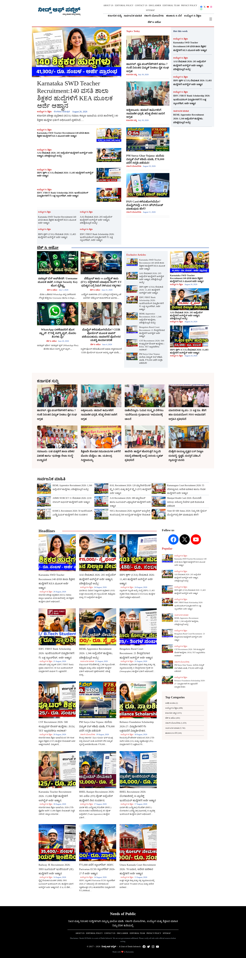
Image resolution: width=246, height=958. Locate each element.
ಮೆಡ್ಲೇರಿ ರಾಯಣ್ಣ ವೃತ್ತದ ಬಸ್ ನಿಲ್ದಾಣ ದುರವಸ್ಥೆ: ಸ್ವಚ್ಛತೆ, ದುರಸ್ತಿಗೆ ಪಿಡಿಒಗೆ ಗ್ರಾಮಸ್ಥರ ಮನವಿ (186, 455)
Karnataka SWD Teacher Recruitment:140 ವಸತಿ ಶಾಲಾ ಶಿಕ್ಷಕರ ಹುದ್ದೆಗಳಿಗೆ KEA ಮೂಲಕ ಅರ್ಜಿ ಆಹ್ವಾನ (75, 94)
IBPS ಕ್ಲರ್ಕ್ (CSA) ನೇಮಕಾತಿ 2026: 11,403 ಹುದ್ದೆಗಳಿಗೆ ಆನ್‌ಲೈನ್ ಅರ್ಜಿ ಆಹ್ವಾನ (65, 174)
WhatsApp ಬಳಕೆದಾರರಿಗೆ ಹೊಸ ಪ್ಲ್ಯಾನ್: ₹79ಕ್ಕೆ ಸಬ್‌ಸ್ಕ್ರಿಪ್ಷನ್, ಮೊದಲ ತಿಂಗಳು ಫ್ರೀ (57, 333)
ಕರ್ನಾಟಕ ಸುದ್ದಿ (131, 74)
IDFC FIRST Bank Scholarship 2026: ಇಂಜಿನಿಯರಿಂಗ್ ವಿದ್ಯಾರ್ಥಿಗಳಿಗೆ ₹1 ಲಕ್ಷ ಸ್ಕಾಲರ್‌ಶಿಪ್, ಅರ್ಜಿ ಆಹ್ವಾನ (62, 194)
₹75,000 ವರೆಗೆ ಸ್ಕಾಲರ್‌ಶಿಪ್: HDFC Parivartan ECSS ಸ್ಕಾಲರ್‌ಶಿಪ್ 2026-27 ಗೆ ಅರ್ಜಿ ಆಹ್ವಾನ (97, 869)
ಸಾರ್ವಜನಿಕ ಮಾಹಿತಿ (181, 111)
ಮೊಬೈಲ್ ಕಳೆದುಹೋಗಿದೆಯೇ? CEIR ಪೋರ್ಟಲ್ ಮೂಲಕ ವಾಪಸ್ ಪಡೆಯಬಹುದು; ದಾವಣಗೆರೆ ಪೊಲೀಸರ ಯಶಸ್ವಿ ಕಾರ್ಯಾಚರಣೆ (101, 335)
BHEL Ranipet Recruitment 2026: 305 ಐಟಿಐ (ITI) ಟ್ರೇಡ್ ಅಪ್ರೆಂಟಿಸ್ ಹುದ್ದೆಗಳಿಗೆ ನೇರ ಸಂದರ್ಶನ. (96, 796)
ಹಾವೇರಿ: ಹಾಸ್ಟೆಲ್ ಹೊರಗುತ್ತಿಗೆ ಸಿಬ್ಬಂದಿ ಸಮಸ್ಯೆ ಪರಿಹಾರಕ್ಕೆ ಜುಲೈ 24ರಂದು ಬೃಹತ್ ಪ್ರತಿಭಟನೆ (144, 455)
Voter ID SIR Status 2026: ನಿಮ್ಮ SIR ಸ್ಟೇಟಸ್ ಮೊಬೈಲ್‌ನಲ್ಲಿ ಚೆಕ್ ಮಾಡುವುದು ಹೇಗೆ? (187, 513)
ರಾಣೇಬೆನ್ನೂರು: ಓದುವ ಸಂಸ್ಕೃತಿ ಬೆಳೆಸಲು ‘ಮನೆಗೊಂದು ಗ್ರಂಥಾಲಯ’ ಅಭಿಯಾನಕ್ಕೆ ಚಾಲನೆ (144, 414)
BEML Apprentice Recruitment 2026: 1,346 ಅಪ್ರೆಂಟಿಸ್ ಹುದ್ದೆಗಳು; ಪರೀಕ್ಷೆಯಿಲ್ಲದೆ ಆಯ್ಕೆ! (188, 119)
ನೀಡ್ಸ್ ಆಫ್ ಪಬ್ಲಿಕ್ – (110, 946)
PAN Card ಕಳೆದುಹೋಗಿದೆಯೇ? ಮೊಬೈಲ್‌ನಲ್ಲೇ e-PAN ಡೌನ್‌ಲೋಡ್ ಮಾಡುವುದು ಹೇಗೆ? (144, 205)
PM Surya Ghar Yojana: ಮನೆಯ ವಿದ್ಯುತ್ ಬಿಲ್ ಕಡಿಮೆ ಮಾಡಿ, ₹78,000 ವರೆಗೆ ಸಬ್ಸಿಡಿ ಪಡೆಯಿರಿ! (145, 159)
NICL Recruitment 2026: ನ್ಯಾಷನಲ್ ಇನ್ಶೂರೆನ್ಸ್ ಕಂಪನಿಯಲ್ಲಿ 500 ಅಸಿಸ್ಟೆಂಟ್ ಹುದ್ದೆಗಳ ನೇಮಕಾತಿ (130, 513)
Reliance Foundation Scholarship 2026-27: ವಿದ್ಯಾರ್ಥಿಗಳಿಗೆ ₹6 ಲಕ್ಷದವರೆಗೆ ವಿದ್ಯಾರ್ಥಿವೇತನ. (137, 726)
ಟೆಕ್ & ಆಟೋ (48, 248)
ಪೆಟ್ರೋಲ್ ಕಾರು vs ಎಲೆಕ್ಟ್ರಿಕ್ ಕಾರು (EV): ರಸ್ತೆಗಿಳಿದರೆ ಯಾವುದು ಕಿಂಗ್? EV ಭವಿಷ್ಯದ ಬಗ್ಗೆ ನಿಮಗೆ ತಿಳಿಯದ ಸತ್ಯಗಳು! (101, 282)
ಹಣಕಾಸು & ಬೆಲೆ (171, 733)
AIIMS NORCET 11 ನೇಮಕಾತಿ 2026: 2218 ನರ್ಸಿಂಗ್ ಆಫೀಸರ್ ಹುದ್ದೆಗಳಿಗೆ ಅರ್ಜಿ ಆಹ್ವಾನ (72, 500)
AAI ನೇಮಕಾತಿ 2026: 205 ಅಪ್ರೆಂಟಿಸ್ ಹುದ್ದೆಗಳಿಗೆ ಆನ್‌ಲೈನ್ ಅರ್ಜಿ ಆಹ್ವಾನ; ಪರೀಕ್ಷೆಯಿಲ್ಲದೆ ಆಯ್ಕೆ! (65, 154)
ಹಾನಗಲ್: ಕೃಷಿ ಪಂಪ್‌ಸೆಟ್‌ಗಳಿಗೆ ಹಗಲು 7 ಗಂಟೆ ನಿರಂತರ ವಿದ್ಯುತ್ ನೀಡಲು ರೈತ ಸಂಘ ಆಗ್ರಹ (147, 68)
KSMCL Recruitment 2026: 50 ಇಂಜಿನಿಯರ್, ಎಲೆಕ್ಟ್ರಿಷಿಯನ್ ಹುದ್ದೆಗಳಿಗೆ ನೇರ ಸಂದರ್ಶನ (73, 513)
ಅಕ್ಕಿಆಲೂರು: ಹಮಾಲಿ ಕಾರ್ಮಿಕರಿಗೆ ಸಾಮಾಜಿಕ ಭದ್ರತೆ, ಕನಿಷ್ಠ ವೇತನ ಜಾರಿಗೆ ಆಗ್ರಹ (145, 113)
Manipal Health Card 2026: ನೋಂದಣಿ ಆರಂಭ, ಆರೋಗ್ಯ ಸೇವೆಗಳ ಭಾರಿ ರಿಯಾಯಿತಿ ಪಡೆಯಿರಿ (185, 502)
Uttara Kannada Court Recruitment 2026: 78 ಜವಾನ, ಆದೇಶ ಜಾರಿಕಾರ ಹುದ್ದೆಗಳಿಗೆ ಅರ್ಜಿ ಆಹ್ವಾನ (138, 869)
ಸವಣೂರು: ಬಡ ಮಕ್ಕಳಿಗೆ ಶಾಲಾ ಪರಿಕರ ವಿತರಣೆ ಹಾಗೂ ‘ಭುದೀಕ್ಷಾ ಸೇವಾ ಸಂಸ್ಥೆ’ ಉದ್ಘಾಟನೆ (55, 455)
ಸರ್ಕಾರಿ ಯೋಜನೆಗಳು (133, 166)
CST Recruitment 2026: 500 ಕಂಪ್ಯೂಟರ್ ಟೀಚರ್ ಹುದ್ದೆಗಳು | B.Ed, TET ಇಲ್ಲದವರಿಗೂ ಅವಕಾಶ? (151, 345)
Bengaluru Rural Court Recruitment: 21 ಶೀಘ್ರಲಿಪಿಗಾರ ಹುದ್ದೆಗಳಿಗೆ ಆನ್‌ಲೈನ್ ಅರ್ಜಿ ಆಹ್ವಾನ (152, 331)
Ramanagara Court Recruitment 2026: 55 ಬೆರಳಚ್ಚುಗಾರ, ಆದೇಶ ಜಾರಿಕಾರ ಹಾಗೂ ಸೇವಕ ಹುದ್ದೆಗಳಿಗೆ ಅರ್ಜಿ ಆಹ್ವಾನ (186, 489)
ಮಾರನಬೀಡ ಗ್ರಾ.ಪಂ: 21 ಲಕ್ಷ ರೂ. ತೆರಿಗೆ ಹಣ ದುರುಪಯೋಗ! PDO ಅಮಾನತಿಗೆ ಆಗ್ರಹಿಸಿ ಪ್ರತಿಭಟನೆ (187, 414)
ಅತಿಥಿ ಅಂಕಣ (170, 703)
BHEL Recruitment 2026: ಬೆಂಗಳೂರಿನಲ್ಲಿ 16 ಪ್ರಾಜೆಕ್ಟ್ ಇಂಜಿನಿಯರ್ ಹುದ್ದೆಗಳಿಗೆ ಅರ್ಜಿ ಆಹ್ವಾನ (138, 796)
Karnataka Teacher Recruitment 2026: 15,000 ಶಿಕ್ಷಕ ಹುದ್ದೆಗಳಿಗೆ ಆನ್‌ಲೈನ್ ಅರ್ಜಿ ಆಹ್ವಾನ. (55, 796)
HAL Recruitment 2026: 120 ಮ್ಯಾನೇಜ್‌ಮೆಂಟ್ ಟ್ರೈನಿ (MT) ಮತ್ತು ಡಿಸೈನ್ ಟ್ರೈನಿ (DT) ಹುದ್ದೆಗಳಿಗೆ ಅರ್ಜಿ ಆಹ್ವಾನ (130, 489)
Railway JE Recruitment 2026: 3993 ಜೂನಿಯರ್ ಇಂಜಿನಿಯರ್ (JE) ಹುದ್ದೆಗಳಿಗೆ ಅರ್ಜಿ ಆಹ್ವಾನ (56, 869)
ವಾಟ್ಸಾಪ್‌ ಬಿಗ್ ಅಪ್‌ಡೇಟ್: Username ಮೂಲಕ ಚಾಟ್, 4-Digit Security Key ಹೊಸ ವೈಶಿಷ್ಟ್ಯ (58, 282)
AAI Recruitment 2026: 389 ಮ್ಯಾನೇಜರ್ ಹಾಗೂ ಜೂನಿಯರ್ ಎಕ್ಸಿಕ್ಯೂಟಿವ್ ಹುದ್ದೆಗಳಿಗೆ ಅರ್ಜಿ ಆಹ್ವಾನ (130, 502)
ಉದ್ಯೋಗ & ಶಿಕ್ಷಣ (44, 111)
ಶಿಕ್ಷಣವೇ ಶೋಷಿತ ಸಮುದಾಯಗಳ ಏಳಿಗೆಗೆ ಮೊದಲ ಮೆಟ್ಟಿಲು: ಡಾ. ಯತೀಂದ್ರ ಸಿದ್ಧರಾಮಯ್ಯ (101, 455)
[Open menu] (210, 19)
